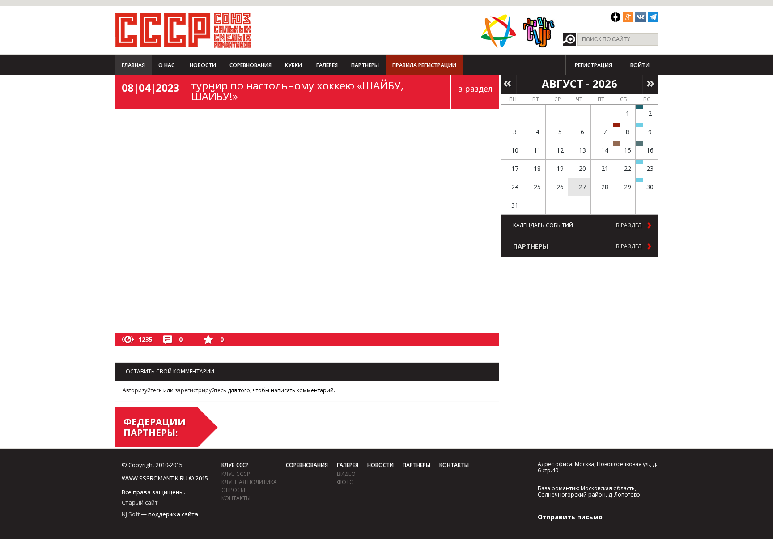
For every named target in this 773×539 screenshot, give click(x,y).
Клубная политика (249, 482)
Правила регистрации (424, 65)
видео (346, 474)
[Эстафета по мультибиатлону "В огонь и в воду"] (639, 162)
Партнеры (365, 65)
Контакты (236, 498)
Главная (133, 65)
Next (650, 83)
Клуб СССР (235, 465)
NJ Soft (131, 514)
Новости (203, 65)
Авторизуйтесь (142, 390)
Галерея (327, 65)
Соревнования (250, 65)
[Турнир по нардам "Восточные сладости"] (616, 143)
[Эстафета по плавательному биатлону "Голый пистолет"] (639, 125)
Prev (508, 83)
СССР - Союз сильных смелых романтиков (183, 30)
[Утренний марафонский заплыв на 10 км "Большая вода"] (639, 180)
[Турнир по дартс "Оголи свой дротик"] (616, 125)
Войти (640, 65)
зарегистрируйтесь (200, 390)
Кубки (293, 65)
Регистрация (593, 65)
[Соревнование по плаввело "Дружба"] (639, 107)
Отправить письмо (570, 517)
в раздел (475, 88)
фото (345, 482)
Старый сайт (140, 502)
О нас (166, 65)
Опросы (233, 490)
